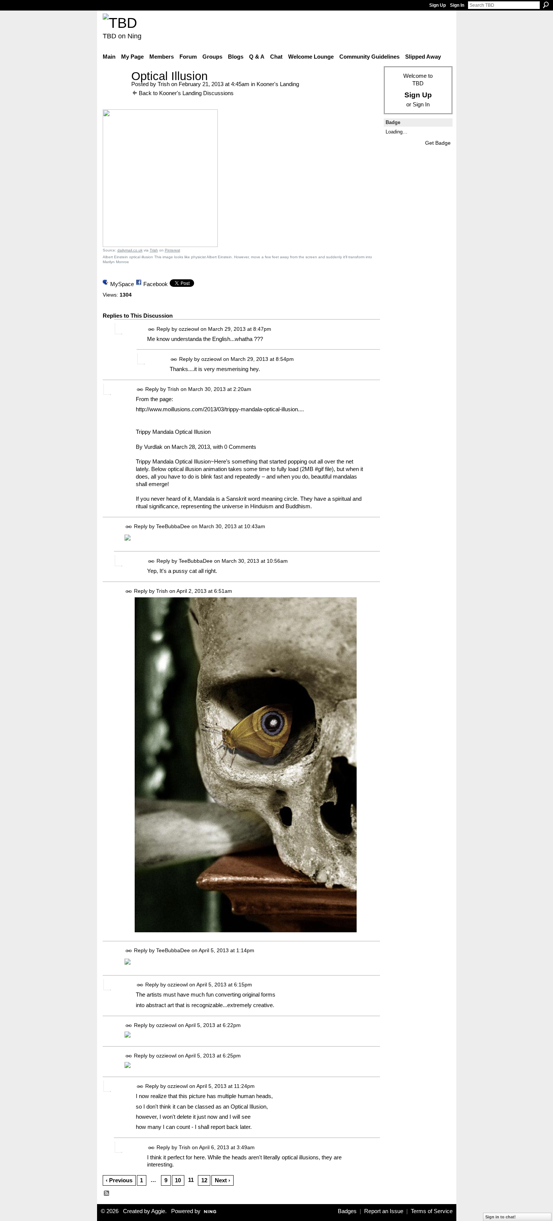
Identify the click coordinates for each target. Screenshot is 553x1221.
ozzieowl (189, 329)
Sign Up (437, 5)
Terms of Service (432, 1211)
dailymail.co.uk (130, 250)
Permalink (151, 329)
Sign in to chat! (500, 1217)
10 (178, 1180)
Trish (164, 84)
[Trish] (115, 90)
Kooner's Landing (278, 84)
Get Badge (438, 143)
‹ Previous (119, 1180)
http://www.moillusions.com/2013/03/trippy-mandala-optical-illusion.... (220, 409)
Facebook (155, 284)
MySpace (122, 284)
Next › (222, 1180)
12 (204, 1180)
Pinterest (172, 250)
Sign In (457, 5)
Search (546, 5)
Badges (347, 1211)
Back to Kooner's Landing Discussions (186, 93)
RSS (106, 1193)
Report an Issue (383, 1211)
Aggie (158, 1211)
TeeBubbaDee (173, 527)
